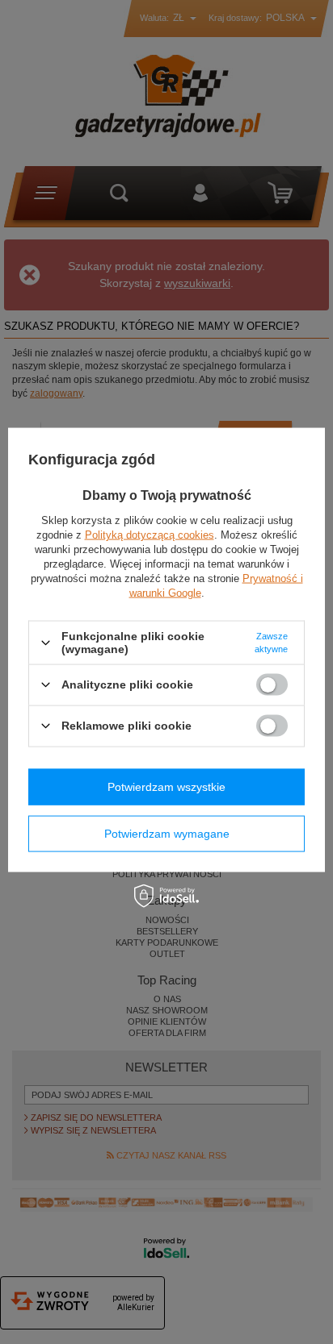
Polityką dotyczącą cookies (149, 535)
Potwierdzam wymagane (167, 833)
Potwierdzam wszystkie (166, 786)
